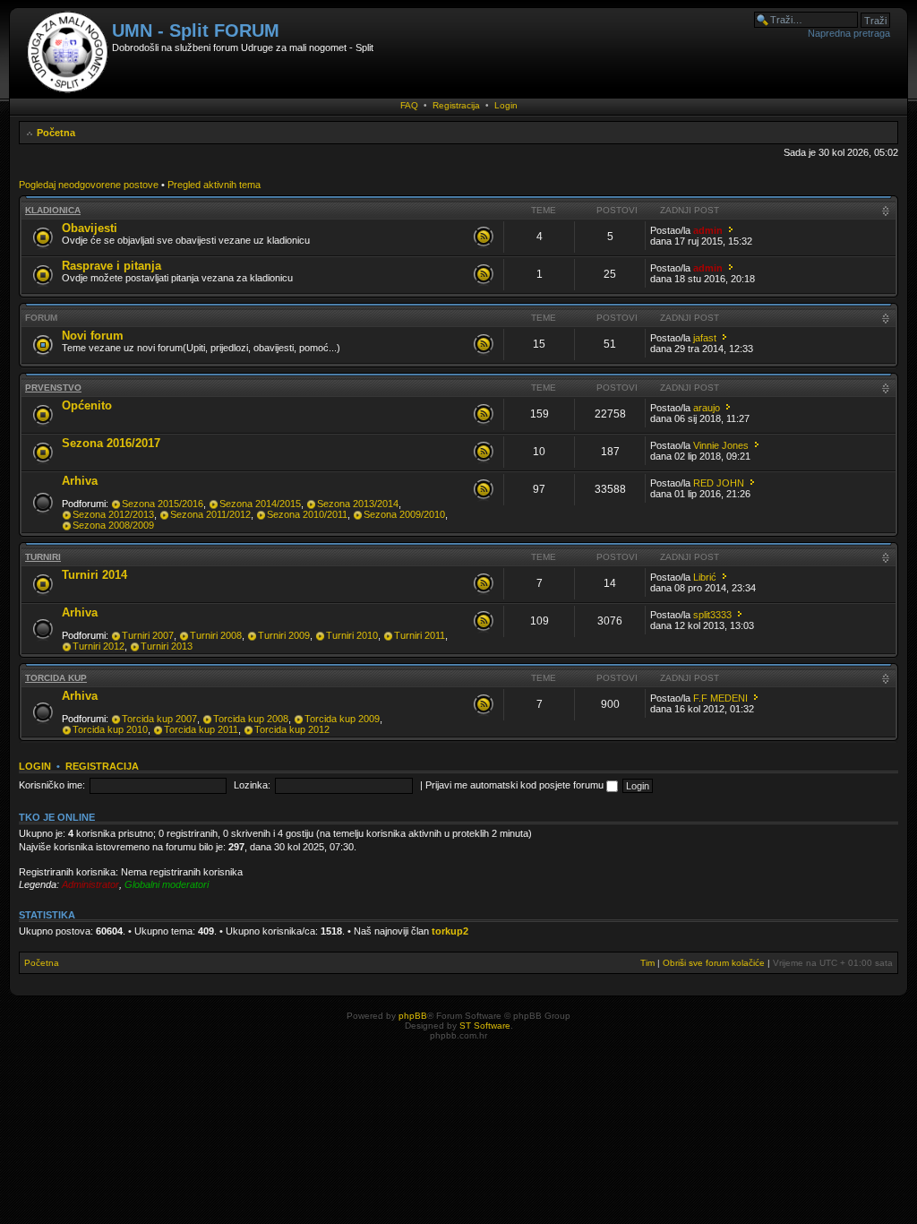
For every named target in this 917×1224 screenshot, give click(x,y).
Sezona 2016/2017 (111, 443)
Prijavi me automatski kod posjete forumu (515, 785)
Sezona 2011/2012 (210, 514)
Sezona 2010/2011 (307, 514)
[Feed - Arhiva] (483, 490)
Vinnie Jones (721, 445)
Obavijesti (89, 228)
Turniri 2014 (94, 575)
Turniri (43, 557)
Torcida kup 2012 (292, 729)
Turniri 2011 (419, 635)
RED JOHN (718, 483)
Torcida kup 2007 (159, 718)
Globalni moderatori (166, 884)
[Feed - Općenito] (483, 414)
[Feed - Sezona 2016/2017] (483, 452)
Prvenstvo (53, 387)
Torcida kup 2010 (110, 729)
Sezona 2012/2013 (113, 514)
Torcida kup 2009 (342, 718)
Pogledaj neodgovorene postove (89, 184)
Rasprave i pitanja (111, 265)
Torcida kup (56, 678)
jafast (704, 337)
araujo (706, 407)
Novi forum (93, 335)
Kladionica (53, 210)
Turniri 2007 (148, 635)
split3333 (712, 614)
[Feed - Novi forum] (483, 345)
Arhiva (80, 480)
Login (506, 105)
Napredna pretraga (849, 33)
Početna (56, 132)
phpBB (413, 1016)
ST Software (484, 1025)
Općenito (87, 405)
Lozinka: (252, 785)
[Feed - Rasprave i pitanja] (483, 275)
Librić (704, 577)
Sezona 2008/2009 (113, 525)
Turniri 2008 (216, 635)
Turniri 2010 (352, 635)
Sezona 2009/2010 (404, 514)
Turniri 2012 (98, 646)
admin (708, 230)
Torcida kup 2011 (201, 729)
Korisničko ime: (52, 785)
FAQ (409, 105)
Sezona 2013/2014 (358, 503)
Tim (647, 963)
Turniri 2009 (284, 635)
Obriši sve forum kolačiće (714, 963)
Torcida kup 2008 (250, 718)
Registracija (456, 105)
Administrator (90, 884)
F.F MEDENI (720, 698)
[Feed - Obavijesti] (483, 237)
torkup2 (450, 931)
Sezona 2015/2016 (162, 503)
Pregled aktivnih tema (214, 184)
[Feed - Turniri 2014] (483, 584)
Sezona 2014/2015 (260, 503)
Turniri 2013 (167, 646)
